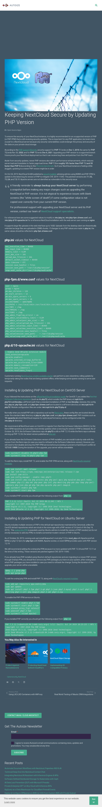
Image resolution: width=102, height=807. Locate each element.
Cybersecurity (12, 677)
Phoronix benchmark (45, 166)
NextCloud (22, 677)
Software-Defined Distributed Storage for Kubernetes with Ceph (31, 779)
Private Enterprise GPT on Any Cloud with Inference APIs (28, 786)
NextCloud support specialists (57, 211)
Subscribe (19, 752)
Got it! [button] (93, 800)
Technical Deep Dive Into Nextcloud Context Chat (25, 772)
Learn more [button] (9, 802)
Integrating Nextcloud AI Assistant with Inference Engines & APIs (31, 775)
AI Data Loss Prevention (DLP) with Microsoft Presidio (27, 783)
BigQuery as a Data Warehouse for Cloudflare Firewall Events (30, 790)
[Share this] (13, 682)
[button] (96, 5)
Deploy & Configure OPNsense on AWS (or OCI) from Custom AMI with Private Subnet (40, 793)
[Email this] (7, 682)
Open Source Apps (14, 130)
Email (13, 732)
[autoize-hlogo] (11, 5)
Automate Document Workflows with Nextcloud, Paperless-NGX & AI (33, 768)
